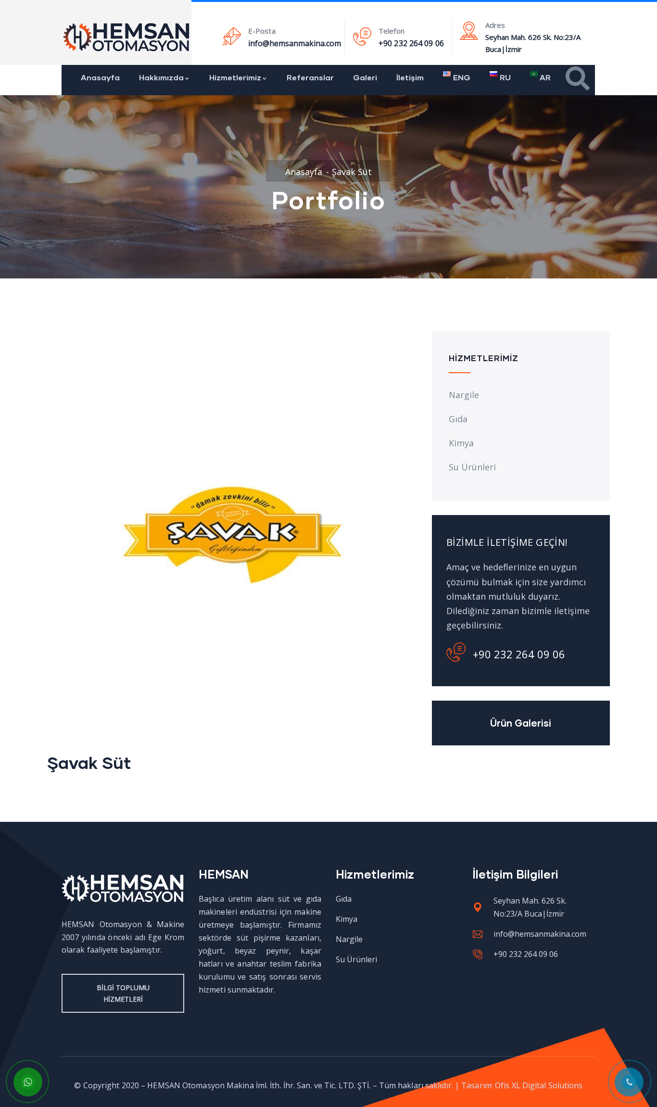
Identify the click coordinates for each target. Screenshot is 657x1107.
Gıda (458, 419)
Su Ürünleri (472, 467)
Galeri (365, 77)
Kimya (461, 443)
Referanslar (310, 77)
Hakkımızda (161, 77)
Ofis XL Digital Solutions (539, 1085)
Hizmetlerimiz (235, 77)
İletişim (410, 77)
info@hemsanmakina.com (294, 43)
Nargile (464, 395)
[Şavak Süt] (232, 338)
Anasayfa (100, 77)
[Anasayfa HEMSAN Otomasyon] (126, 37)
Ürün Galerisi (520, 723)
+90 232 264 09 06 (411, 43)
